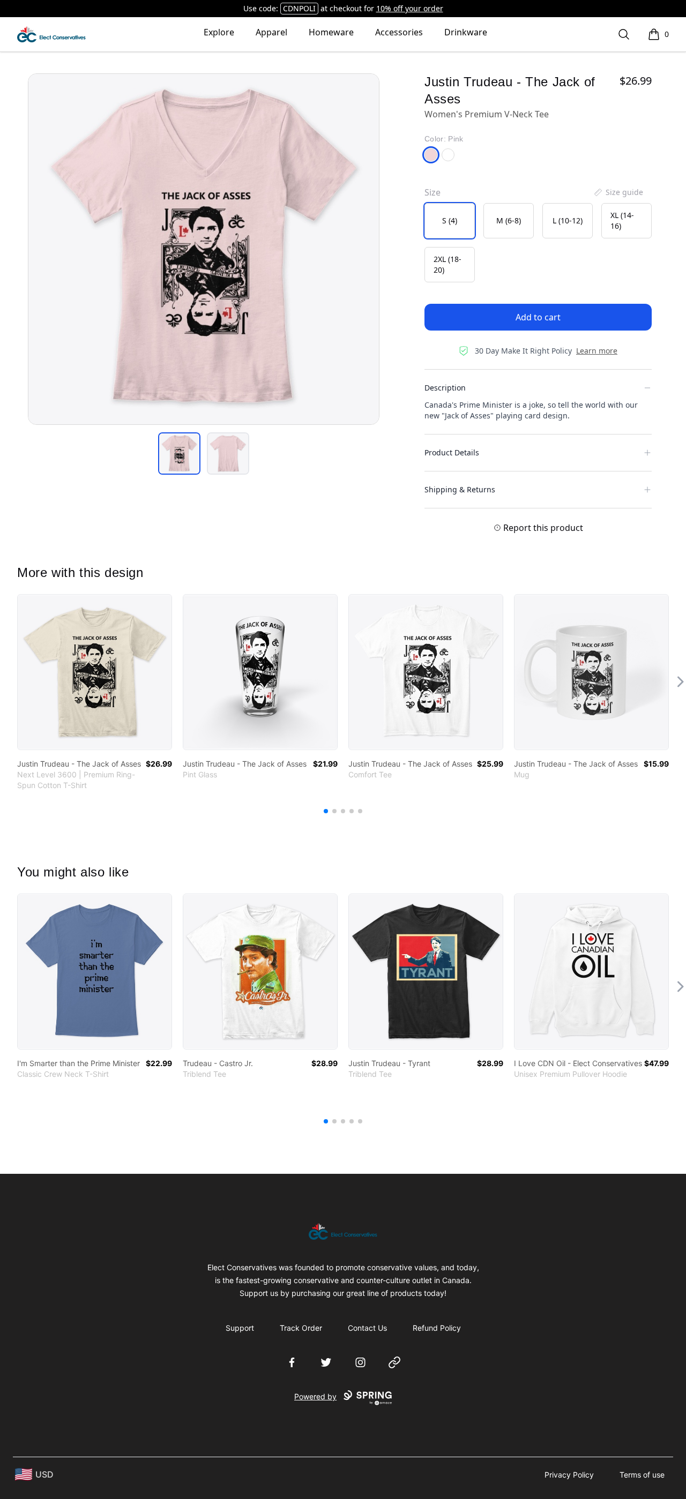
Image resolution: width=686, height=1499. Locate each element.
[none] (618, 192)
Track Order (301, 1327)
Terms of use (642, 1474)
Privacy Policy (569, 1474)
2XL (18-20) (447, 264)
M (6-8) (508, 220)
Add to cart (538, 317)
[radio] (449, 220)
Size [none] (432, 192)
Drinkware (465, 32)
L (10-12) (568, 220)
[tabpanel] (203, 249)
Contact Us (367, 1327)
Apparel (271, 32)
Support (240, 1327)
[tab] (179, 453)
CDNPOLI (299, 8)
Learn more (596, 351)
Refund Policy (437, 1327)
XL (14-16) (622, 220)
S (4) (449, 220)
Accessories (399, 32)
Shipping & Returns (459, 489)
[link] (95, 672)
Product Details (451, 452)
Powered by (315, 1396)
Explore (219, 32)
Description (445, 388)
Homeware (331, 32)
